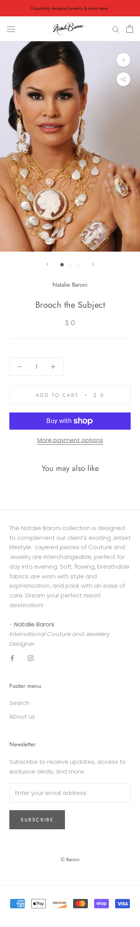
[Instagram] (30, 658)
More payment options (70, 440)
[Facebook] (12, 658)
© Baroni (70, 859)
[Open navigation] (11, 29)
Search (19, 703)
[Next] (93, 264)
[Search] (115, 29)
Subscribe (37, 819)
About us (22, 716)
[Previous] (47, 264)
